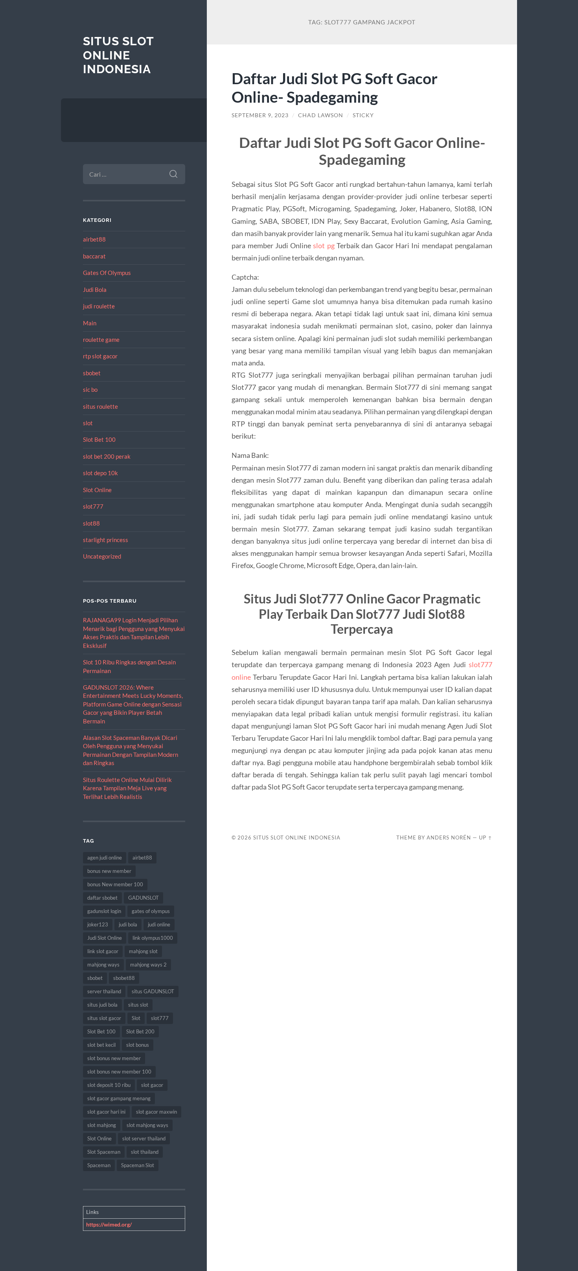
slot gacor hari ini (106, 1112)
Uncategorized (102, 556)
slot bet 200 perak (107, 456)
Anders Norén (449, 837)
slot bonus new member (114, 1058)
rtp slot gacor (100, 356)
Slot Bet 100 (99, 439)
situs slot (138, 1005)
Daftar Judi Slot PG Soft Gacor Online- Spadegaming (335, 87)
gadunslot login (104, 911)
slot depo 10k (100, 472)
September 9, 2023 (260, 115)
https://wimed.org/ (109, 1224)
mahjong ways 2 (148, 964)
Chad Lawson (320, 115)
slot (88, 422)
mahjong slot (143, 951)
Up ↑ (485, 837)
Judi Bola (95, 289)
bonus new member (109, 871)
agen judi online (104, 857)
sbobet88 (124, 978)
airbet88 (94, 239)
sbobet (92, 372)
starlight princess (105, 539)
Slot (136, 1018)
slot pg (323, 245)
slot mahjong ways (147, 1125)
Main (89, 323)
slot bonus (137, 1045)
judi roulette (99, 306)
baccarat (94, 256)
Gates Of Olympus (107, 272)
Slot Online (97, 489)
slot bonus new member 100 (119, 1071)
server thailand (104, 991)
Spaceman (98, 1165)
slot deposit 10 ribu (109, 1085)
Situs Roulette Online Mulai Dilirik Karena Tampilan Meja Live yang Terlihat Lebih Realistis (127, 788)
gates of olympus (151, 911)
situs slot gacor (104, 1018)
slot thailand (144, 1152)
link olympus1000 (153, 938)
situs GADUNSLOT (153, 991)
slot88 (91, 523)
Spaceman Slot (137, 1165)
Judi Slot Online (104, 938)
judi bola (128, 924)
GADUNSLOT (143, 898)
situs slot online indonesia (118, 55)
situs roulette (100, 406)
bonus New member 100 (115, 884)
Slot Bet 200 (140, 1031)
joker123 (97, 924)
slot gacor (152, 1085)
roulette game (101, 339)
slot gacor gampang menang (119, 1098)
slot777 (93, 506)
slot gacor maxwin (156, 1112)
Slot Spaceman (103, 1152)
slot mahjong (101, 1125)
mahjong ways (103, 964)
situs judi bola (102, 1005)
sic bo (90, 389)
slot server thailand (144, 1138)
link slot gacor (102, 951)
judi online (159, 924)
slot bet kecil (101, 1045)
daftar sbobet (102, 898)
